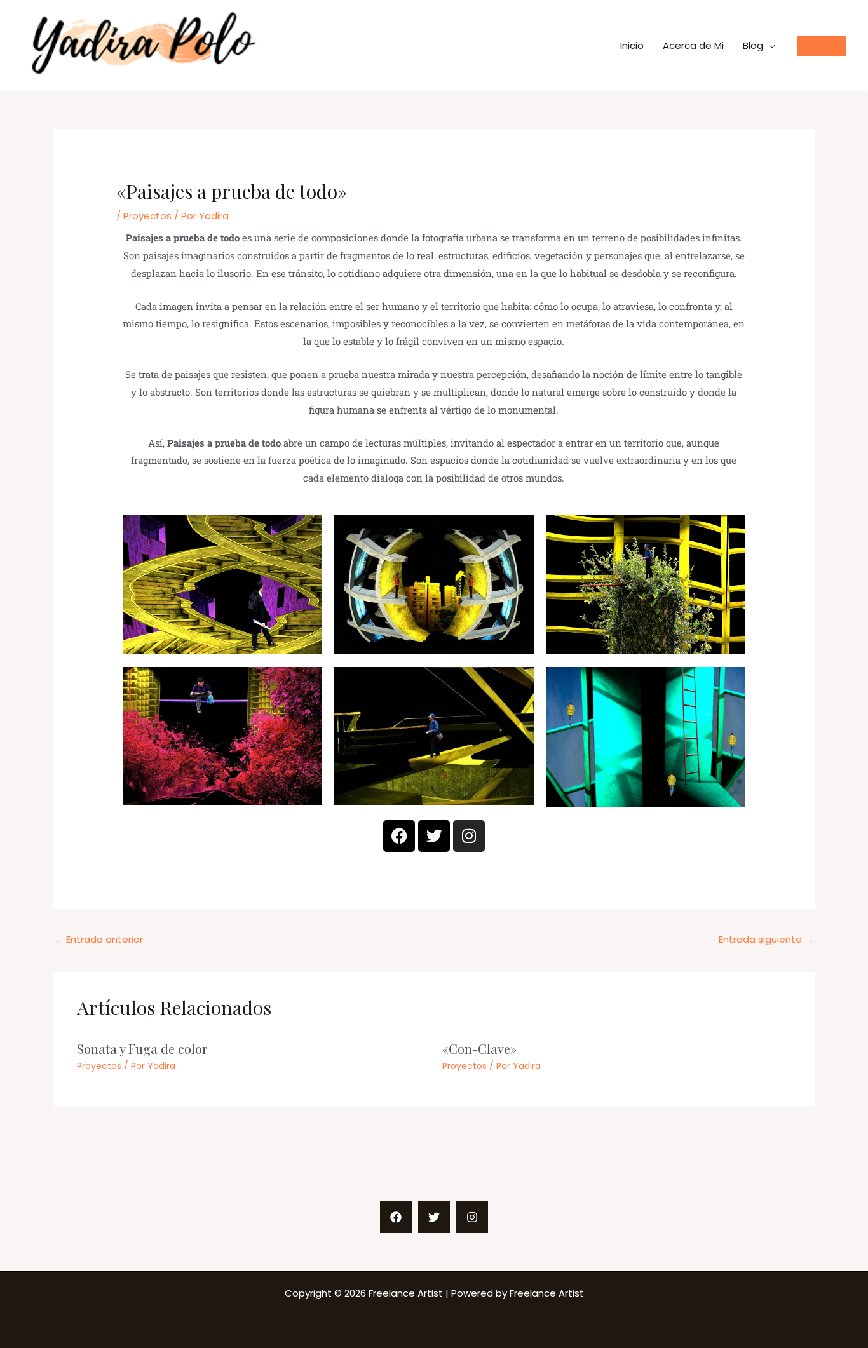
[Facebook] (396, 1217)
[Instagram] (472, 1217)
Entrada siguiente (766, 939)
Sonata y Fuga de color (142, 1048)
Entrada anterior (98, 939)
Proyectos (147, 215)
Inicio (632, 45)
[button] (821, 46)
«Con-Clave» (479, 1048)
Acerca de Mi (693, 45)
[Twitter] (434, 1217)
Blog (753, 45)
